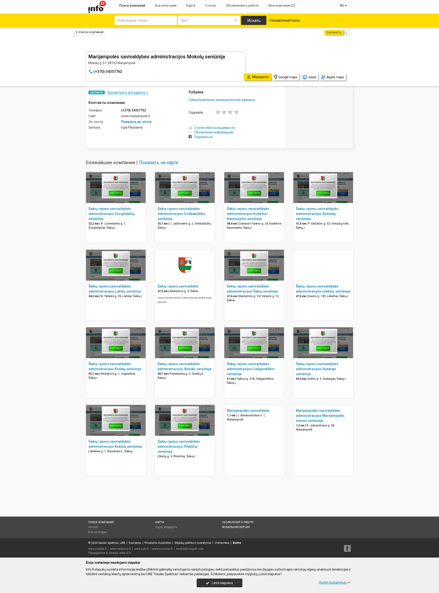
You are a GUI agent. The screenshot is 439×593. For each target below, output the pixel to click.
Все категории (166, 5)
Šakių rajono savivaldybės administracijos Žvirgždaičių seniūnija (111, 214)
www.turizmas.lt (162, 548)
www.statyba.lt (97, 548)
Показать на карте (158, 162)
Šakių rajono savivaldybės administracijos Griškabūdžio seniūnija (181, 214)
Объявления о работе (242, 5)
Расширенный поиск (284, 20)
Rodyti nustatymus (332, 582)
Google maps (287, 77)
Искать (253, 20)
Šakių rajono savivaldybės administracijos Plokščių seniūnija (179, 446)
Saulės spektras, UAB (111, 542)
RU (342, 5)
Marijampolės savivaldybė (248, 411)
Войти (237, 542)
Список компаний (91, 32)
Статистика (222, 542)
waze (312, 77)
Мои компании (281, 5)
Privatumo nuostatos (158, 542)
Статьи (210, 5)
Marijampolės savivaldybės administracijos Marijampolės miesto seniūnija (320, 416)
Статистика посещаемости (214, 128)
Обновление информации (213, 132)
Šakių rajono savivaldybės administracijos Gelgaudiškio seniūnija (250, 369)
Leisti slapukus (222, 583)
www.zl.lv (125, 553)
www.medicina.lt (120, 548)
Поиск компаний (132, 5)
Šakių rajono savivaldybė (178, 286)
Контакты (135, 542)
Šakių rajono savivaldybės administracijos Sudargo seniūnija (317, 369)
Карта (190, 5)
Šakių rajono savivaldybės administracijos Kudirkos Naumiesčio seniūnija (248, 214)
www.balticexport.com (190, 548)
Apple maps (335, 77)
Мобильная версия (236, 527)
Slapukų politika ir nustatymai (192, 542)
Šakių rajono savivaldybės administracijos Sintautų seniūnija (317, 214)
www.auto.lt (141, 548)
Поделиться (203, 137)
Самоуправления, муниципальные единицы (222, 100)
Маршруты (170, 527)
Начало (93, 527)
